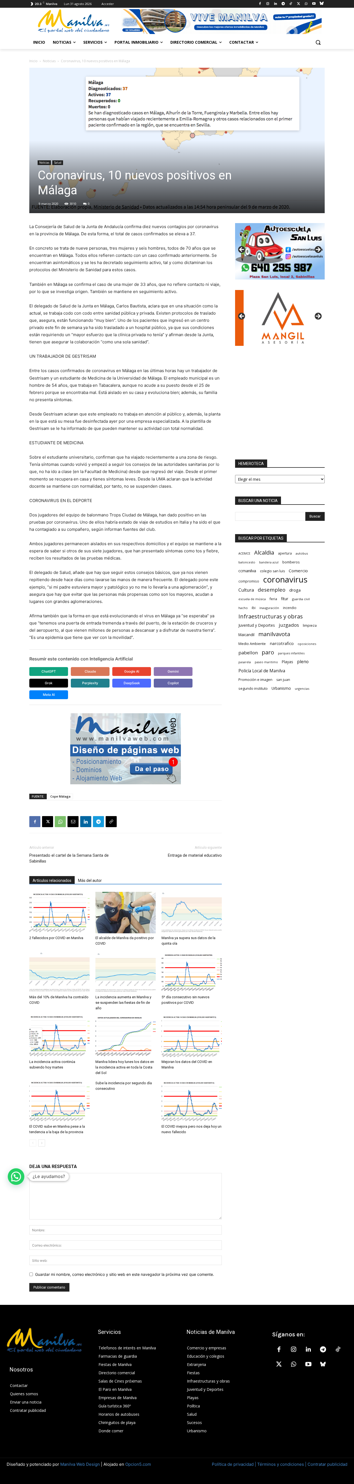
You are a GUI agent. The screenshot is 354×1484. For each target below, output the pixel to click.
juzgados (289, 625)
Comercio (298, 570)
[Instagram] (268, 4)
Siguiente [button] (318, 250)
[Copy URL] (111, 821)
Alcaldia (264, 552)
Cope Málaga (60, 796)
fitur (284, 598)
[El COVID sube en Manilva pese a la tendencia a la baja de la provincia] (59, 1101)
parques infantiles (291, 653)
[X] (298, 4)
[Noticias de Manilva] (73, 21)
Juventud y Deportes (256, 625)
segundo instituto (253, 688)
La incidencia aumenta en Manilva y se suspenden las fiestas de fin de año (123, 1002)
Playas (287, 661)
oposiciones (307, 644)
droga (295, 590)
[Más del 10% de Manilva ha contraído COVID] (59, 971)
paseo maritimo (266, 662)
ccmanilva (247, 570)
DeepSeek (132, 683)
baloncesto (246, 562)
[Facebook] (260, 4)
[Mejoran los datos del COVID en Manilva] (192, 1036)
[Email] (73, 821)
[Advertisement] (280, 402)
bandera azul (268, 562)
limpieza (310, 625)
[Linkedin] (275, 4)
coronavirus (285, 579)
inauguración (269, 608)
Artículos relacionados (52, 880)
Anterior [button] (242, 250)
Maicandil (246, 634)
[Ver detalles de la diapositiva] (280, 251)
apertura (285, 553)
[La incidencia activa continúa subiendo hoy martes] (59, 1036)
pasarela (244, 662)
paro (268, 652)
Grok (49, 683)
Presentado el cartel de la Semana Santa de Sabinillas (69, 858)
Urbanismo (281, 688)
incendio (289, 607)
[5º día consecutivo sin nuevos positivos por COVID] (192, 971)
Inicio (33, 61)
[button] (318, 42)
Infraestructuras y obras (270, 616)
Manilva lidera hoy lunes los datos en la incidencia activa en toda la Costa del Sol (124, 1067)
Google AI (131, 671)
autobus (302, 553)
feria (273, 599)
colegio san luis (272, 571)
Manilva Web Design (80, 1464)
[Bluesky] (321, 4)
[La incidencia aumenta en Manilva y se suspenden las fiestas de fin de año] (125, 971)
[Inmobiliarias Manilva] (221, 21)
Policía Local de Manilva (261, 671)
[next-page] (41, 1143)
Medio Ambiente (252, 643)
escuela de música (252, 599)
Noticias (49, 61)
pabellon (248, 652)
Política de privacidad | (234, 1464)
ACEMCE (244, 553)
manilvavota (274, 634)
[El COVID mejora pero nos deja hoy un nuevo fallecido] (192, 1101)
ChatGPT (48, 671)
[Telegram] (283, 4)
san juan (283, 679)
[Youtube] (314, 4)
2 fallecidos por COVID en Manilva (56, 938)
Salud (57, 162)
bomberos (291, 562)
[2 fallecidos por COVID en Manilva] (59, 912)
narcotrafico (282, 643)
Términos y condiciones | (281, 1464)
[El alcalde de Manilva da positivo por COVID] (125, 912)
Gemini (173, 671)
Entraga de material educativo (195, 855)
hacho (243, 608)
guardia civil (301, 599)
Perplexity (90, 683)
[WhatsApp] (306, 4)
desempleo (271, 590)
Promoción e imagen (255, 679)
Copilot (173, 683)
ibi (254, 607)
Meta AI (49, 695)
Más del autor (90, 880)
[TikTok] (291, 4)
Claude (90, 671)
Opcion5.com (138, 1464)
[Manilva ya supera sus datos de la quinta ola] (192, 912)
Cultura (246, 590)
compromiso (248, 581)
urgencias (302, 688)
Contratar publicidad (327, 1464)
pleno (303, 662)
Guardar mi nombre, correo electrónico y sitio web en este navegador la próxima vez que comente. (124, 1274)
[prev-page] (32, 1143)
